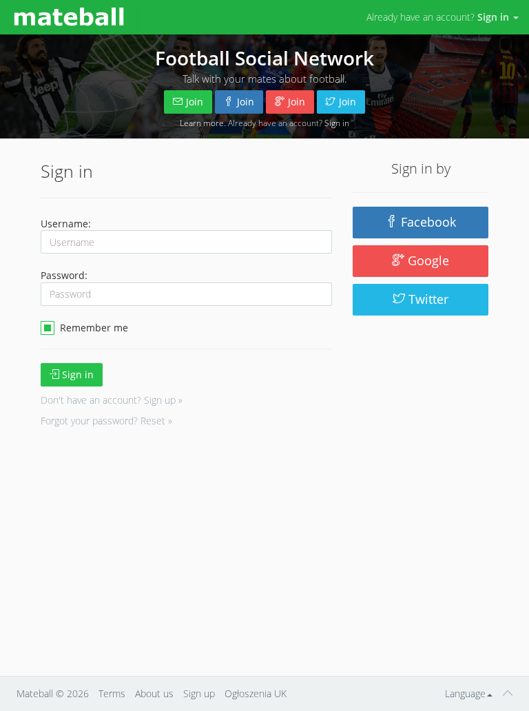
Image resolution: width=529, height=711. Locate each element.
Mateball (35, 693)
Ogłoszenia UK (256, 693)
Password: (64, 275)
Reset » (156, 420)
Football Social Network (264, 58)
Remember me (92, 327)
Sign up (199, 693)
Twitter (426, 299)
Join (194, 101)
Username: (66, 223)
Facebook (426, 222)
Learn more (202, 122)
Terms (111, 693)
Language (465, 693)
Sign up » (163, 399)
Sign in (336, 122)
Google (426, 260)
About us (154, 693)
